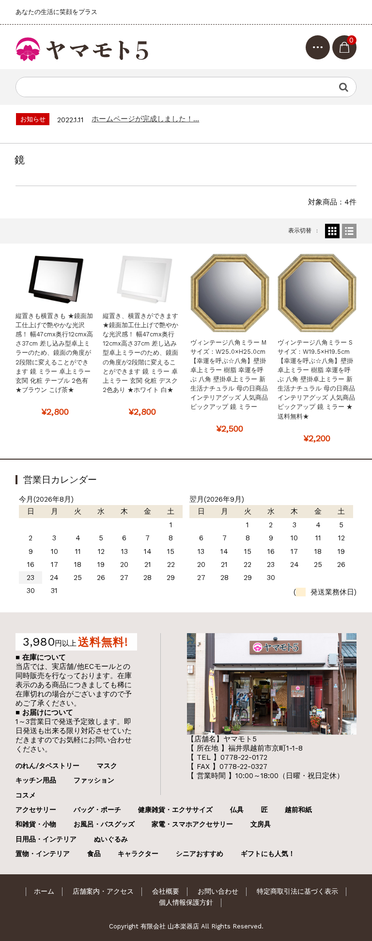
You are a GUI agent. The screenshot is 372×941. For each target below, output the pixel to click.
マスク (107, 765)
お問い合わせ (218, 891)
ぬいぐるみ (111, 839)
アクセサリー (36, 809)
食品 (94, 853)
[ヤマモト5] (83, 46)
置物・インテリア (43, 853)
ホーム (44, 891)
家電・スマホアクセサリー (192, 824)
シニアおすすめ (199, 853)
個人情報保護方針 (186, 902)
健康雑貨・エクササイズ (175, 809)
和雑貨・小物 (36, 824)
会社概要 (165, 891)
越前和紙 (298, 809)
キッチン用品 (36, 780)
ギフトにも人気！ (268, 853)
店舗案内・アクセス (103, 891)
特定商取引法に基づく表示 (297, 891)
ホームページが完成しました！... (145, 119)
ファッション (94, 780)
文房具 (260, 824)
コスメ (26, 795)
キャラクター (138, 853)
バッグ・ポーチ (97, 809)
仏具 (237, 809)
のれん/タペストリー (47, 765)
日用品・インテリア (46, 839)
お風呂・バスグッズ (104, 824)
